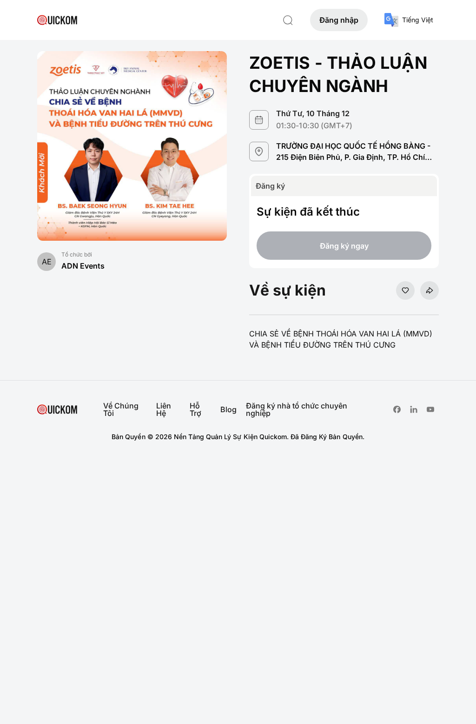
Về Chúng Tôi (121, 409)
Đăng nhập (338, 20)
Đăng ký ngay (344, 245)
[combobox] (409, 20)
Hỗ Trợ (195, 409)
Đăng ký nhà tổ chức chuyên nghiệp (296, 409)
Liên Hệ (163, 409)
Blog (228, 409)
